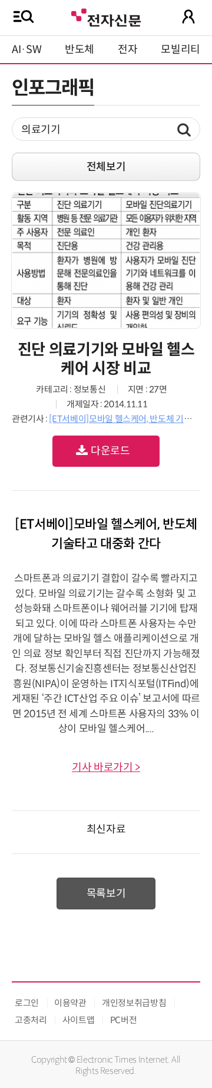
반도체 (79, 49)
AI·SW (26, 49)
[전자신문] (106, 16)
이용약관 (70, 1002)
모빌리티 (180, 49)
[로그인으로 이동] (188, 16)
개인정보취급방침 (134, 1002)
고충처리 (31, 1020)
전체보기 (106, 166)
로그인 (27, 1002)
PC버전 (123, 1020)
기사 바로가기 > (106, 767)
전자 (127, 49)
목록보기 (106, 893)
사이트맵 (78, 1020)
